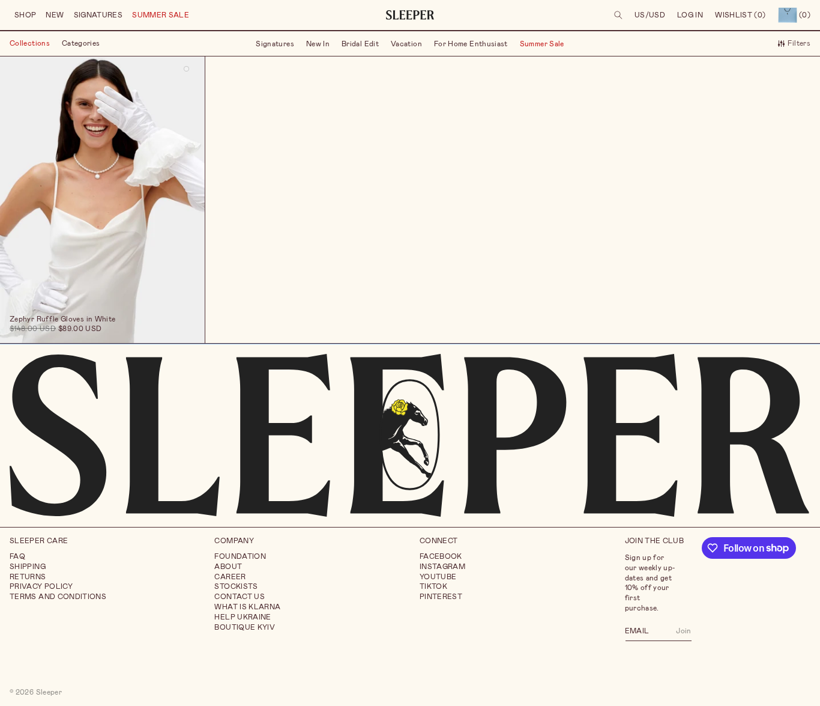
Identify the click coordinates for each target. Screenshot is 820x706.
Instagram (442, 566)
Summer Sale (542, 43)
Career (230, 576)
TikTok (433, 586)
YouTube (438, 576)
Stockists (236, 586)
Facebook (441, 556)
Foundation (240, 556)
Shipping (28, 566)
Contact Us (239, 596)
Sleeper (49, 691)
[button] (25, 15)
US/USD (650, 15)
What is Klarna (247, 606)
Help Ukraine (242, 616)
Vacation (406, 43)
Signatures (275, 43)
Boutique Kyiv (244, 626)
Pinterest (441, 596)
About (228, 566)
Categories (81, 43)
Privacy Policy (41, 586)
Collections (30, 43)
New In (318, 43)
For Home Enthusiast (471, 43)
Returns (28, 576)
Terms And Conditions (58, 596)
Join (683, 630)
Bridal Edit (360, 43)
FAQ (17, 556)
